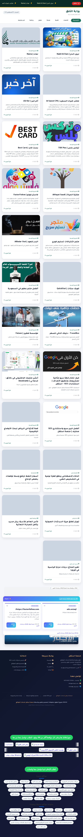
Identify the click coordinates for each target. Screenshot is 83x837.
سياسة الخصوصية (49, 705)
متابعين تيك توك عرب (11, 782)
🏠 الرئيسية (50, 660)
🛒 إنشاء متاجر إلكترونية (19, 667)
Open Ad (48, 625)
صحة (48, 20)
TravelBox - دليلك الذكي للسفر (64, 333)
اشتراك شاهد (24, 782)
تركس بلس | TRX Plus (68, 148)
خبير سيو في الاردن (23, 818)
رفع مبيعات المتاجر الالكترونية (53, 786)
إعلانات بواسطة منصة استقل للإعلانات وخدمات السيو (65, 588)
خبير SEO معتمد (47, 696)
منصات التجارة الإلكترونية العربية (52, 818)
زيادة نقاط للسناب (70, 786)
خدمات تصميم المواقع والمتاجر (43, 822)
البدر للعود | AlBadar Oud (26, 242)
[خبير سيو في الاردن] (41, 591)
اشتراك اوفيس (27, 798)
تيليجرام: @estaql (74, 686)
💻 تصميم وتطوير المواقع (18, 663)
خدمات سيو (49, 810)
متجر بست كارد (36, 782)
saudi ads (27, 810)
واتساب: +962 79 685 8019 (71, 680)
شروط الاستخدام (40, 705)
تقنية (57, 20)
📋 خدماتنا (51, 663)
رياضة (32, 20)
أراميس (53, 790)
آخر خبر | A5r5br (30, 101)
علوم (40, 20)
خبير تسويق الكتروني (12, 814)
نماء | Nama (13, 3)
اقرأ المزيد (49, 65)
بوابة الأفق (39, 814)
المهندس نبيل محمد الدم (15, 786)
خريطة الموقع (32, 705)
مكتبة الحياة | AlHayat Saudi (66, 195)
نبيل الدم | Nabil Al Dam (33, 3)
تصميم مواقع (35, 818)
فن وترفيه (21, 20)
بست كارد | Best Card (28, 148)
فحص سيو (11, 818)
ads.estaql (72, 609)
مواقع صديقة (68, 810)
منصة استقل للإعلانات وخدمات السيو (21, 822)
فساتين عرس (40, 794)
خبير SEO (58, 810)
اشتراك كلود (15, 794)
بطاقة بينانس (39, 798)
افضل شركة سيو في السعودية (54, 814)
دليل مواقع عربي (15, 810)
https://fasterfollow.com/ (27, 609)
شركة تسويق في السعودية (33, 786)
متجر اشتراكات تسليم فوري (65, 242)
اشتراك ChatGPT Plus (16, 790)
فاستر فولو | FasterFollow (25, 195)
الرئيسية (76, 20)
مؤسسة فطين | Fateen (27, 333)
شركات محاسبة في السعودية (70, 782)
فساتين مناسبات (52, 794)
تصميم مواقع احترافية (32, 696)
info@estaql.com (73, 683)
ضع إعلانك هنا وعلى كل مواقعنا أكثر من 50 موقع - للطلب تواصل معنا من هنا (41, 737)
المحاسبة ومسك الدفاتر (51, 782)
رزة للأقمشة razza (27, 794)
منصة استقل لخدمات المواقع (64, 696)
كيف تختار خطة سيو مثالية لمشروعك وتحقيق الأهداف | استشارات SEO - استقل (65, 381)
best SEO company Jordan (64, 822)
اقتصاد (65, 20)
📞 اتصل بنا (50, 667)
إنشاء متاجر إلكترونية (16, 696)
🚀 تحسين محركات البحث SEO (17, 660)
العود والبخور (43, 790)
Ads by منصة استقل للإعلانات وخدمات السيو (67, 633)
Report (7, 598)
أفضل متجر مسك (31, 790)
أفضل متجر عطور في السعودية (23, 289)
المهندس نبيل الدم (27, 814)
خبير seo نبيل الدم (70, 818)
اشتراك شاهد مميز (66, 794)
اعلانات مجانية (38, 810)
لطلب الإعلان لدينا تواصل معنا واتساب (41, 769)
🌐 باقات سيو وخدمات (20, 670)
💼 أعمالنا (51, 670)
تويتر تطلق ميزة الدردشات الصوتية (62, 522)
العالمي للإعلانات (71, 814)
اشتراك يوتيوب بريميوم (53, 798)
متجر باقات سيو (41, 827)
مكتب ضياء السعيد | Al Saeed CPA (62, 101)
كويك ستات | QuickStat (68, 289)
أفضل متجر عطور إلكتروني (66, 790)
